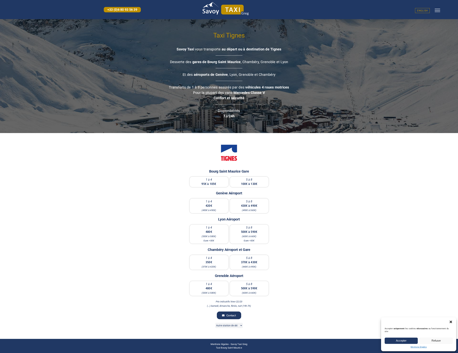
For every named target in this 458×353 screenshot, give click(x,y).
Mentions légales (419, 347)
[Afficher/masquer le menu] (437, 10)
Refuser (436, 340)
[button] (451, 322)
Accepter (401, 340)
